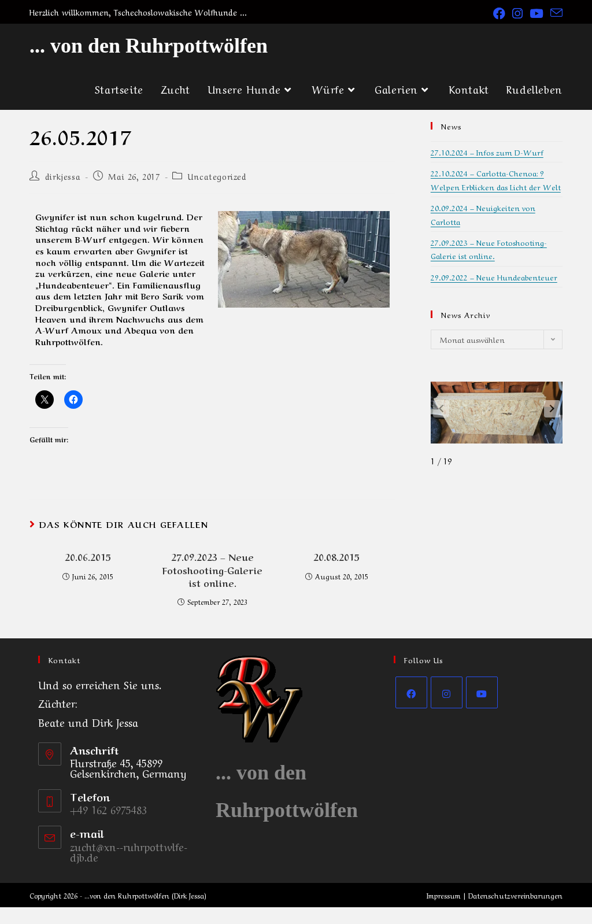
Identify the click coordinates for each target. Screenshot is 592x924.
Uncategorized (217, 176)
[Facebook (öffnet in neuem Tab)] (499, 13)
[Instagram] (446, 692)
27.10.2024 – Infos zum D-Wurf (487, 151)
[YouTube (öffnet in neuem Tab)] (536, 13)
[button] (552, 408)
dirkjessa (62, 176)
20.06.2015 (88, 556)
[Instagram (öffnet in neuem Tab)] (517, 13)
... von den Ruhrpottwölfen (148, 45)
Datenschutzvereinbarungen (515, 895)
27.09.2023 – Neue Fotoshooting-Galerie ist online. (212, 569)
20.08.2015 (336, 556)
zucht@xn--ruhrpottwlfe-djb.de (128, 851)
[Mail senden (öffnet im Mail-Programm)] (555, 12)
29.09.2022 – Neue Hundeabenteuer (494, 276)
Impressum (444, 895)
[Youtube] (482, 692)
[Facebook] (411, 692)
